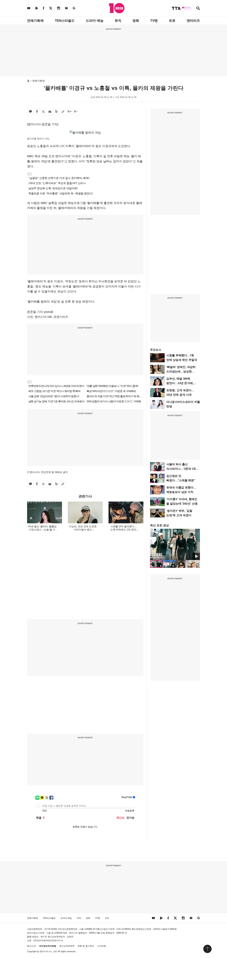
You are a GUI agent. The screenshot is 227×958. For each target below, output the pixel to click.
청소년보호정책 (66, 946)
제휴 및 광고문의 (86, 946)
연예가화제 (35, 20)
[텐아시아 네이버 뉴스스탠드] (66, 8)
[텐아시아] (116, 8)
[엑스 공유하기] (43, 112)
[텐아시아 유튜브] (28, 8)
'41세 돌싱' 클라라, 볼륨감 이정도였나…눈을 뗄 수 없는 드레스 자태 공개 (42, 529)
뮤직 (118, 20)
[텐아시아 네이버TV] (36, 8)
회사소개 (31, 946)
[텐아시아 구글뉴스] (74, 8)
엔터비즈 (193, 20)
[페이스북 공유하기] (37, 112)
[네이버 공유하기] (50, 112)
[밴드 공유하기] (56, 112)
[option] (175, 544)
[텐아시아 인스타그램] (58, 8)
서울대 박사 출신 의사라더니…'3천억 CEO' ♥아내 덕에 (182, 469)
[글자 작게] (75, 112)
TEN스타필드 (65, 20)
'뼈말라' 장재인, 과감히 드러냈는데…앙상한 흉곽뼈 (181, 371)
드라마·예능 (95, 20)
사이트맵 (101, 946)
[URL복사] (62, 112)
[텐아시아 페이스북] (43, 8)
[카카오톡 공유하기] (30, 112)
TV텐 (154, 20)
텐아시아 (44, 951)
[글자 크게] (69, 112)
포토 (172, 20)
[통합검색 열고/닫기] (198, 8)
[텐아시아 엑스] (50, 8)
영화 (135, 20)
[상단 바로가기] (207, 949)
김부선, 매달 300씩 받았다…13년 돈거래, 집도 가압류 (180, 383)
